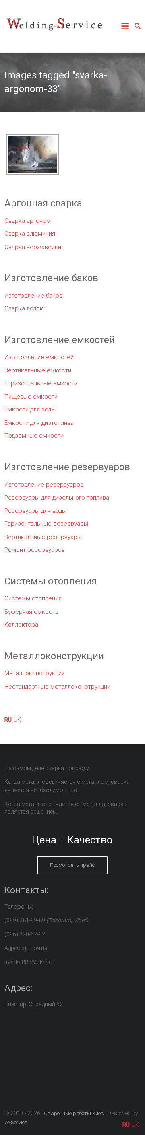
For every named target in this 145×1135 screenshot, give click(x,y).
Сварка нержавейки (32, 247)
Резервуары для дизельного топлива (56, 497)
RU (8, 719)
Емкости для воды (30, 409)
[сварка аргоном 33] (32, 154)
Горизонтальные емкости (41, 383)
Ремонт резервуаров (34, 549)
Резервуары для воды (35, 510)
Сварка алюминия (29, 233)
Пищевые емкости (31, 396)
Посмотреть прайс (72, 865)
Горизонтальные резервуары (46, 523)
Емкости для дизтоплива (39, 422)
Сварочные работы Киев (74, 1113)
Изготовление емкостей (39, 357)
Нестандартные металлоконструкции (57, 686)
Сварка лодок (23, 308)
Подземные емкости (34, 435)
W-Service (15, 1122)
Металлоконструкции (34, 673)
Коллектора (21, 624)
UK (17, 719)
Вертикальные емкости (37, 370)
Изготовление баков (33, 295)
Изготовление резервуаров (43, 484)
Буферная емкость (31, 611)
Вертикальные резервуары (43, 537)
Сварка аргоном (27, 220)
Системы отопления (33, 598)
